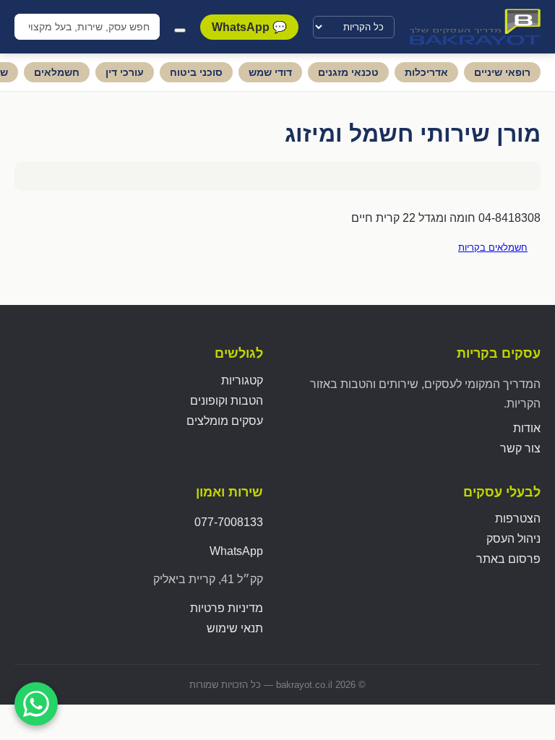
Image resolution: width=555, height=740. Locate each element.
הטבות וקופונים (226, 401)
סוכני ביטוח (196, 72)
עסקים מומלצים (224, 421)
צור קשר (520, 448)
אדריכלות (426, 72)
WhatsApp (236, 551)
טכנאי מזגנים (348, 72)
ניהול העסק (513, 539)
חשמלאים (56, 72)
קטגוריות (242, 380)
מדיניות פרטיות (226, 608)
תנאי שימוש (235, 628)
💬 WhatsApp (249, 27)
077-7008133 (228, 522)
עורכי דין (125, 72)
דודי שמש (270, 72)
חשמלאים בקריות (493, 247)
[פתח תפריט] (180, 30)
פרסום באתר (508, 559)
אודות (527, 428)
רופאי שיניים (502, 72)
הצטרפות (518, 518)
